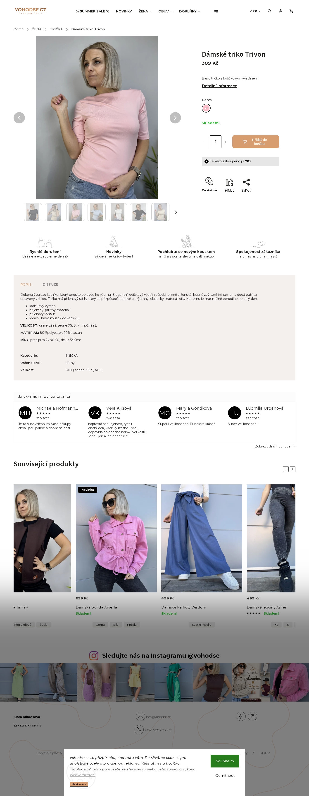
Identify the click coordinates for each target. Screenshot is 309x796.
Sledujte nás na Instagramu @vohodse (161, 655)
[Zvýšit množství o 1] (226, 142)
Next (293, 469)
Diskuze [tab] (50, 284)
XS (276, 624)
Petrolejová (22, 624)
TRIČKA (72, 356)
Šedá (44, 624)
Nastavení (78, 784)
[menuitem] (94, 11)
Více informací (82, 775)
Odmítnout (225, 775)
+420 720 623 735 (158, 730)
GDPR (264, 753)
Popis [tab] (25, 284)
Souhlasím (225, 761)
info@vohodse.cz (158, 717)
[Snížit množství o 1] (205, 142)
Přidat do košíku (259, 142)
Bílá (116, 624)
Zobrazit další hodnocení (274, 446)
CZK (253, 11)
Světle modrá (202, 624)
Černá (100, 624)
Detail (62, 601)
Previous (287, 469)
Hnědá (132, 624)
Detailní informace (219, 86)
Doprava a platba (49, 753)
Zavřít (264, 198)
